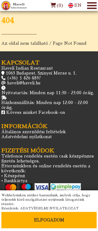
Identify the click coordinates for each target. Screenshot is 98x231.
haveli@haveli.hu (23, 83)
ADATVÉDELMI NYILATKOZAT (49, 208)
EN (78, 5)
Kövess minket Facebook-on (35, 112)
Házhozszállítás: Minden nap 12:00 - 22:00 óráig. (44, 104)
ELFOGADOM (49, 220)
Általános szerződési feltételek (33, 132)
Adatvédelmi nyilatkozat (26, 137)
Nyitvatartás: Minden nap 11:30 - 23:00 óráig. (47, 93)
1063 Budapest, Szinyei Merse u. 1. (41, 73)
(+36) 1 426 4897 (24, 78)
